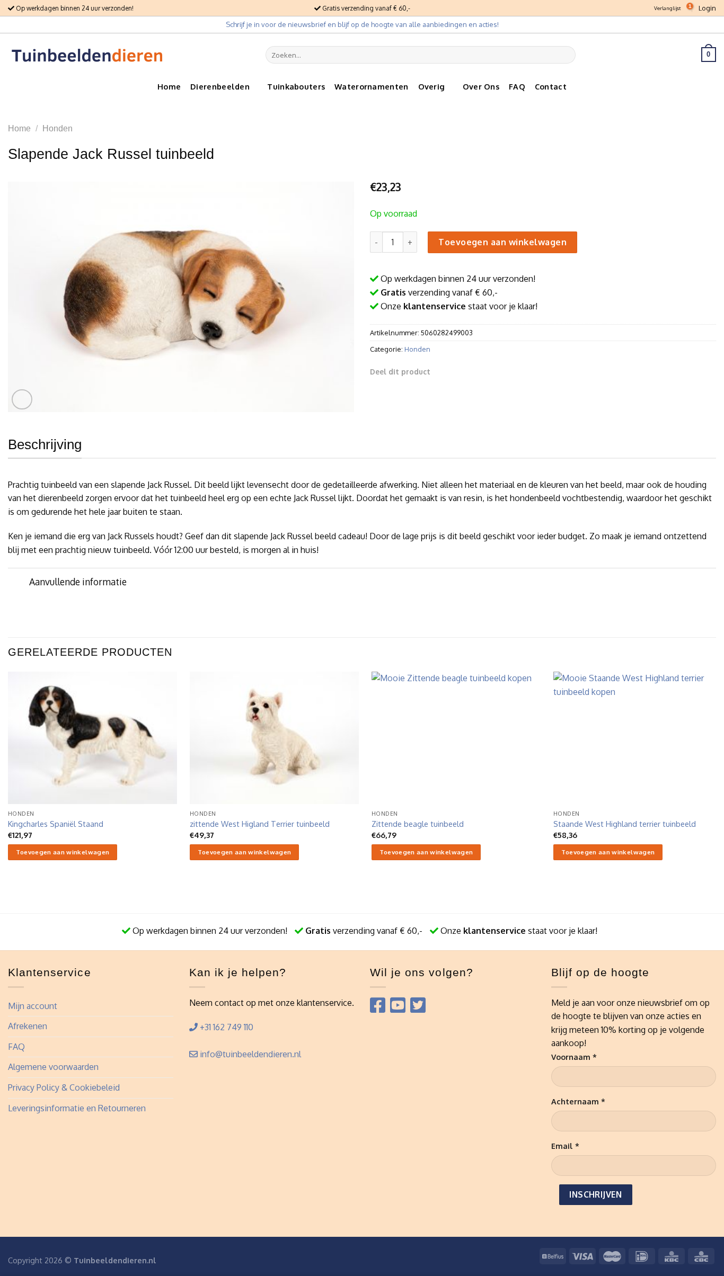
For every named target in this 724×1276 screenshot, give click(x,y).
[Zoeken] (566, 55)
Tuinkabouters (296, 86)
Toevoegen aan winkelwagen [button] (63, 852)
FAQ (517, 86)
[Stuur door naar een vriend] (468, 371)
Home (169, 86)
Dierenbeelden (220, 86)
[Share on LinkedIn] (494, 371)
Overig (431, 86)
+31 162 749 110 (225, 1027)
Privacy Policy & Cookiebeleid (64, 1087)
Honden (57, 128)
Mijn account (32, 1006)
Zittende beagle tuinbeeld (418, 823)
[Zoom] (22, 399)
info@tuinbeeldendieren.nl (249, 1054)
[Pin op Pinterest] (480, 371)
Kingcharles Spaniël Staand (55, 823)
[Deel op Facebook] (442, 371)
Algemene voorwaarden (53, 1066)
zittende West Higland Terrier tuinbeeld (260, 823)
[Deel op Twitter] (455, 371)
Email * (565, 1145)
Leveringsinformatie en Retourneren (77, 1108)
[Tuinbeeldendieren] (87, 54)
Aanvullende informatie (78, 581)
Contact (551, 86)
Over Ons (481, 86)
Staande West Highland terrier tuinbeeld (624, 823)
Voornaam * (574, 1056)
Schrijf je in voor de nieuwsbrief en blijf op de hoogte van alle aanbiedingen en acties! (362, 24)
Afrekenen (27, 1026)
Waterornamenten (371, 86)
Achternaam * (578, 1101)
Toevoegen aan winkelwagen (502, 242)
